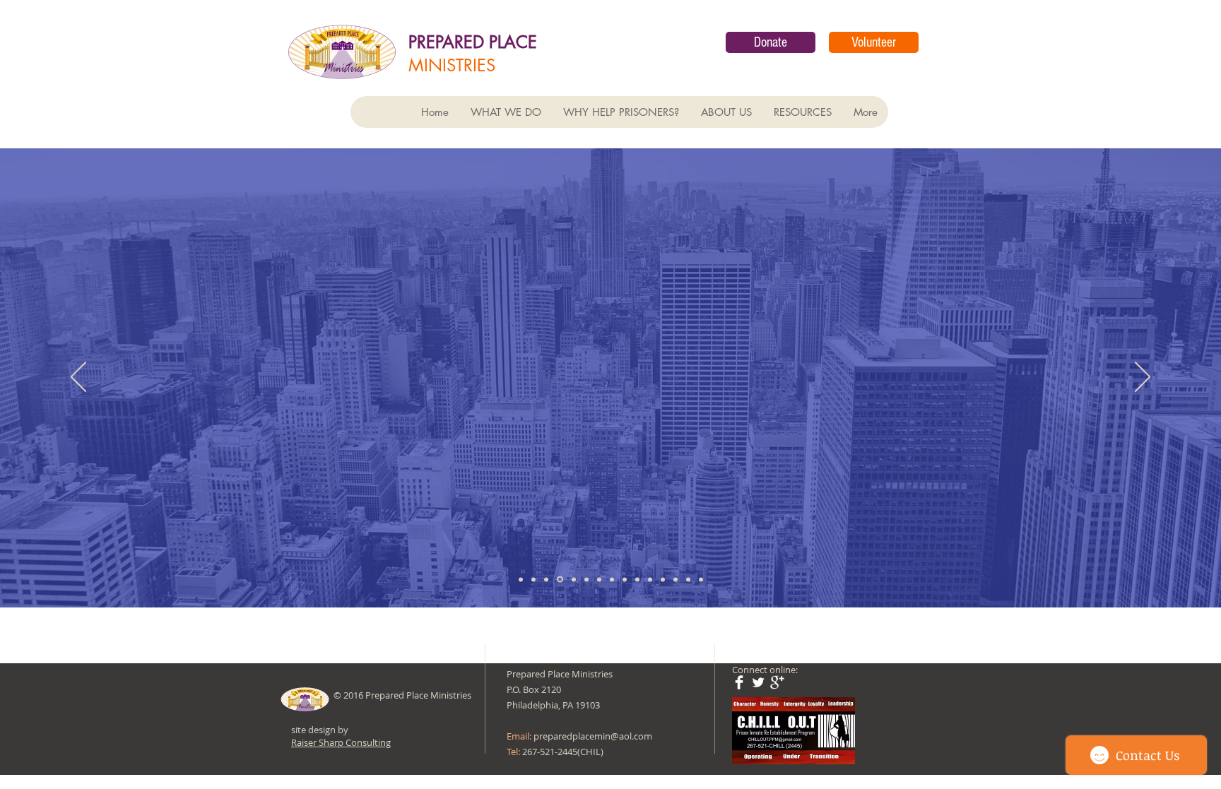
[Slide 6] (586, 579)
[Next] (1142, 378)
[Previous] (78, 378)
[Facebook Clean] (739, 682)
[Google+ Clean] (777, 682)
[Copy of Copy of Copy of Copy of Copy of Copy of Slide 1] (675, 579)
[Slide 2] (533, 579)
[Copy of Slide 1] (612, 579)
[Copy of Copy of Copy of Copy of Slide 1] (650, 579)
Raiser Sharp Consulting (341, 742)
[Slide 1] (521, 579)
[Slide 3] (546, 579)
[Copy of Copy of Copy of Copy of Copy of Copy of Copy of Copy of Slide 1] (701, 579)
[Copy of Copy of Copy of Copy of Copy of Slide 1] (663, 579)
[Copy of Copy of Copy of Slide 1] (637, 579)
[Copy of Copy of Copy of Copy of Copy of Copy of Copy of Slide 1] (688, 579)
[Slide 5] (573, 579)
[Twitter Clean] (758, 682)
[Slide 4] (559, 579)
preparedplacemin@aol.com (592, 736)
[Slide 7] (599, 579)
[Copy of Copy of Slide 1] (625, 579)
